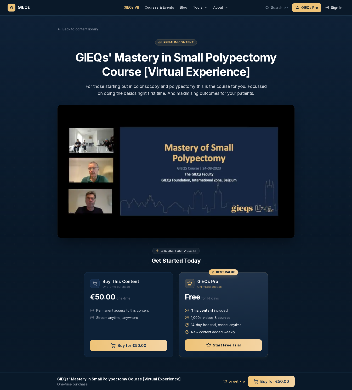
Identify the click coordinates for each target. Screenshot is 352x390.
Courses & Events (159, 7)
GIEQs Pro (309, 8)
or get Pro (237, 381)
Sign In (336, 8)
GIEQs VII (131, 7)
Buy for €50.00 (132, 345)
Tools (197, 7)
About (218, 7)
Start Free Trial (227, 345)
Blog (183, 7)
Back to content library (80, 29)
